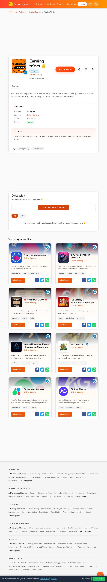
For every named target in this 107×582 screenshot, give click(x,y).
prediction (70, 318)
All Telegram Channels (17, 528)
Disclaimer (25, 570)
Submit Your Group (36, 563)
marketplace (33, 273)
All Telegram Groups (16, 509)
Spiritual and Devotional (63, 493)
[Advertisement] (53, 34)
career (70, 273)
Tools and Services (64, 544)
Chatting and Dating (29, 512)
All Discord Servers (16, 544)
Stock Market (56, 512)
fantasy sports (64, 363)
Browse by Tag (34, 566)
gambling (15, 318)
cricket (74, 363)
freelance (62, 273)
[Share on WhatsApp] (47, 280)
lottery (61, 318)
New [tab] (22, 216)
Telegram (23, 12)
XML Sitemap (80, 566)
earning (78, 407)
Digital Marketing (74, 528)
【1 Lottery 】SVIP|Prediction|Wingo (82, 301)
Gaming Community (51, 477)
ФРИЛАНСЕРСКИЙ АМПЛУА (80, 256)
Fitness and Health (32, 496)
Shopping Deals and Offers (75, 474)
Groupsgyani (21, 4)
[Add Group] (100, 575)
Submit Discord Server (17, 566)
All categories (26, 481)
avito (25, 407)
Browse (39, 4)
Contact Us (22, 563)
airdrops (69, 407)
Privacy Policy (93, 566)
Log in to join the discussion (53, 207)
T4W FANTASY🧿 (79, 344)
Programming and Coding (73, 512)
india (32, 318)
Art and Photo (59, 496)
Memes (70, 496)
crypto (61, 407)
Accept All (98, 579)
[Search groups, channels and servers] (90, 4)
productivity (79, 273)
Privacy (54, 579)
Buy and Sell (13, 481)
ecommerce (16, 273)
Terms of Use (13, 570)
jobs (35, 363)
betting (24, 318)
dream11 (83, 363)
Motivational (46, 496)
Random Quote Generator (53, 566)
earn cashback (38, 149)
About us (60, 4)
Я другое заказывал (35, 255)
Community (61, 528)
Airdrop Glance (78, 389)
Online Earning (35, 12)
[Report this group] (92, 69)
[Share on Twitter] (42, 280)
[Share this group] (79, 69)
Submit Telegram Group (77, 563)
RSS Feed (69, 566)
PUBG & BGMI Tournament (52, 474)
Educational (93, 474)
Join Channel (18, 280)
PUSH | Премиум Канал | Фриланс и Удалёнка (36, 346)
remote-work (26, 363)
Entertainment (36, 477)
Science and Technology (45, 528)
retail (25, 273)
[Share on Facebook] (37, 280)
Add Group (50, 4)
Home (14, 12)
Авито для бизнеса (34, 389)
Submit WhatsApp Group (56, 563)
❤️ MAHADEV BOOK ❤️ (35, 300)
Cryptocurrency (67, 477)
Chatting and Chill (27, 547)
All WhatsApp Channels (18, 493)
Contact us (71, 4)
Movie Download (48, 509)
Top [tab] (14, 216)
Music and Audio (81, 544)
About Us (12, 563)
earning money (24, 149)
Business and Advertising (18, 477)
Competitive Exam (45, 493)
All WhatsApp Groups (17, 474)
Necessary (86, 579)
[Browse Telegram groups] (25, 72)
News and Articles (15, 496)
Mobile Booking (82, 477)
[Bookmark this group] (86, 69)
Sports (32, 493)
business (32, 407)
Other (31, 528)
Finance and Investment (87, 547)
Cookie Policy (37, 570)
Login (82, 4)
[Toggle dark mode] (96, 4)
